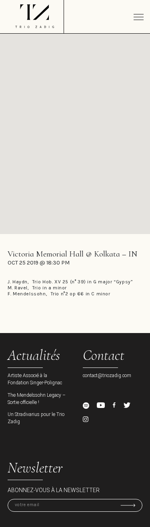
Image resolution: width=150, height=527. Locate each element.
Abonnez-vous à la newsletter (54, 490)
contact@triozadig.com (107, 375)
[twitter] (127, 405)
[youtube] (101, 405)
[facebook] (114, 405)
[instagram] (85, 419)
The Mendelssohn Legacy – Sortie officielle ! (37, 398)
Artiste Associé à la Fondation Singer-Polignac (35, 379)
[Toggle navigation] (138, 17)
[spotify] (86, 405)
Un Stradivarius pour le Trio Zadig (36, 418)
